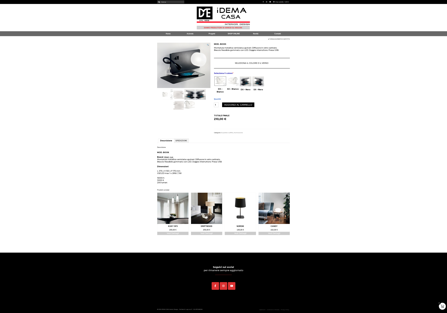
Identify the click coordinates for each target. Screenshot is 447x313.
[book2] (167, 94)
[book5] (178, 94)
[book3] (178, 105)
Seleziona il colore (223, 73)
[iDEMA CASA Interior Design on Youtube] (231, 286)
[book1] (189, 105)
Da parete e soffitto (282, 39)
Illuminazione (238, 132)
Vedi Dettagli (173, 233)
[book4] (200, 94)
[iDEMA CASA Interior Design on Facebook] (215, 286)
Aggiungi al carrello (238, 105)
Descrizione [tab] (166, 141)
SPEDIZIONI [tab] (181, 141)
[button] (208, 45)
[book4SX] (189, 94)
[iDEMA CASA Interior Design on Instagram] (223, 286)
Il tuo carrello (282, 2)
